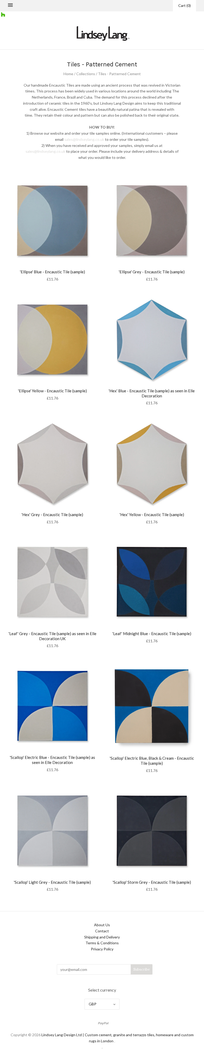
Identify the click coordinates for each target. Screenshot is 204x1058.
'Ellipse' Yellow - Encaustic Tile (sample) (52, 390)
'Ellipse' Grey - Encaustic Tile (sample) (152, 271)
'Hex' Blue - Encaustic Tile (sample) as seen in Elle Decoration (152, 393)
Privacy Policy (102, 949)
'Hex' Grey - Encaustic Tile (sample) (52, 514)
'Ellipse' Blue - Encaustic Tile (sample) (52, 271)
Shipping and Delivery (102, 937)
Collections (85, 73)
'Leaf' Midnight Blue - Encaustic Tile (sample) (151, 633)
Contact (102, 931)
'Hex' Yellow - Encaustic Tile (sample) (152, 514)
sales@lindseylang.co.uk (84, 139)
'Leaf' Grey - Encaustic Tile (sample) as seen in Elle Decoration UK (52, 636)
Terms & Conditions (102, 943)
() (184, 5)
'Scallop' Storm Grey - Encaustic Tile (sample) (152, 882)
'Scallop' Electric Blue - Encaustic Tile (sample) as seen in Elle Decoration (52, 760)
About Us (102, 925)
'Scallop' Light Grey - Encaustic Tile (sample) (52, 882)
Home (68, 73)
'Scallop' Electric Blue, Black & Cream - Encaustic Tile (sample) (152, 761)
